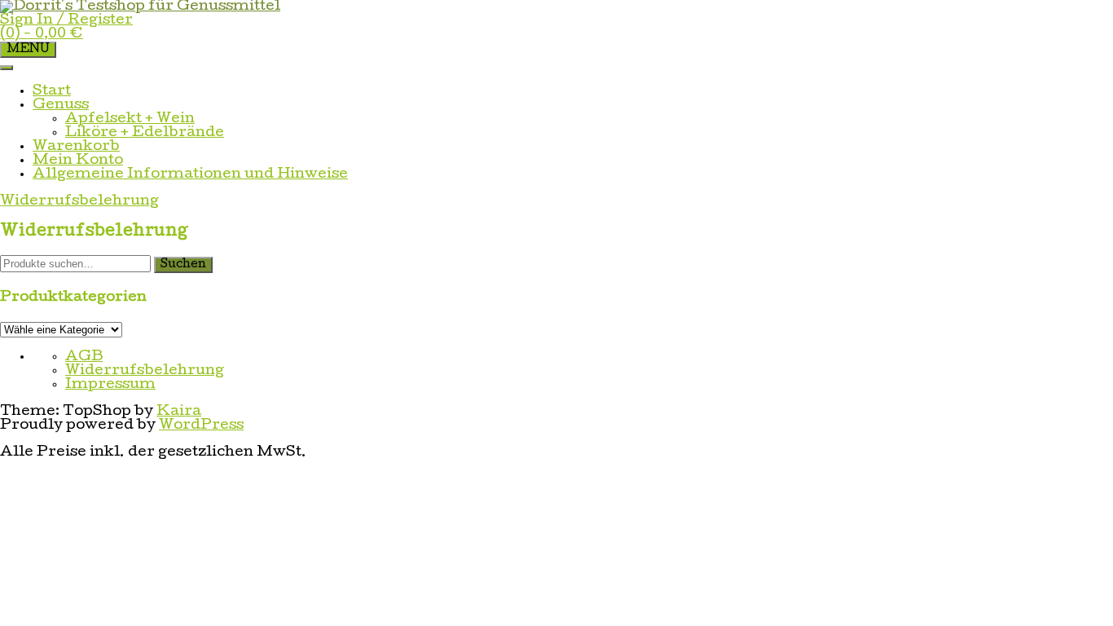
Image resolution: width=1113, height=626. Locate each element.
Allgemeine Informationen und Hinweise (190, 175)
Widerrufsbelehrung (144, 371)
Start (52, 92)
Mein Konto (78, 161)
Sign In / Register (66, 21)
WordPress (201, 426)
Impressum (110, 385)
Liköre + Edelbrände (144, 133)
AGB (84, 357)
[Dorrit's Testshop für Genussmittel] (140, 7)
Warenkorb (76, 147)
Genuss (61, 105)
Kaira (178, 412)
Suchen (183, 265)
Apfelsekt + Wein (130, 119)
